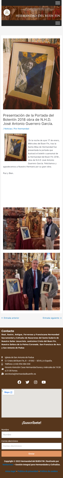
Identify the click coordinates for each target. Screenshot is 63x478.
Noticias (8, 128)
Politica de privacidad (28, 471)
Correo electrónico (9, 441)
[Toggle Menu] (57, 2)
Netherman (8, 464)
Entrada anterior (10, 318)
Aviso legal (10, 471)
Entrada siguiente (52, 318)
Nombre (5, 429)
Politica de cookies (49, 471)
